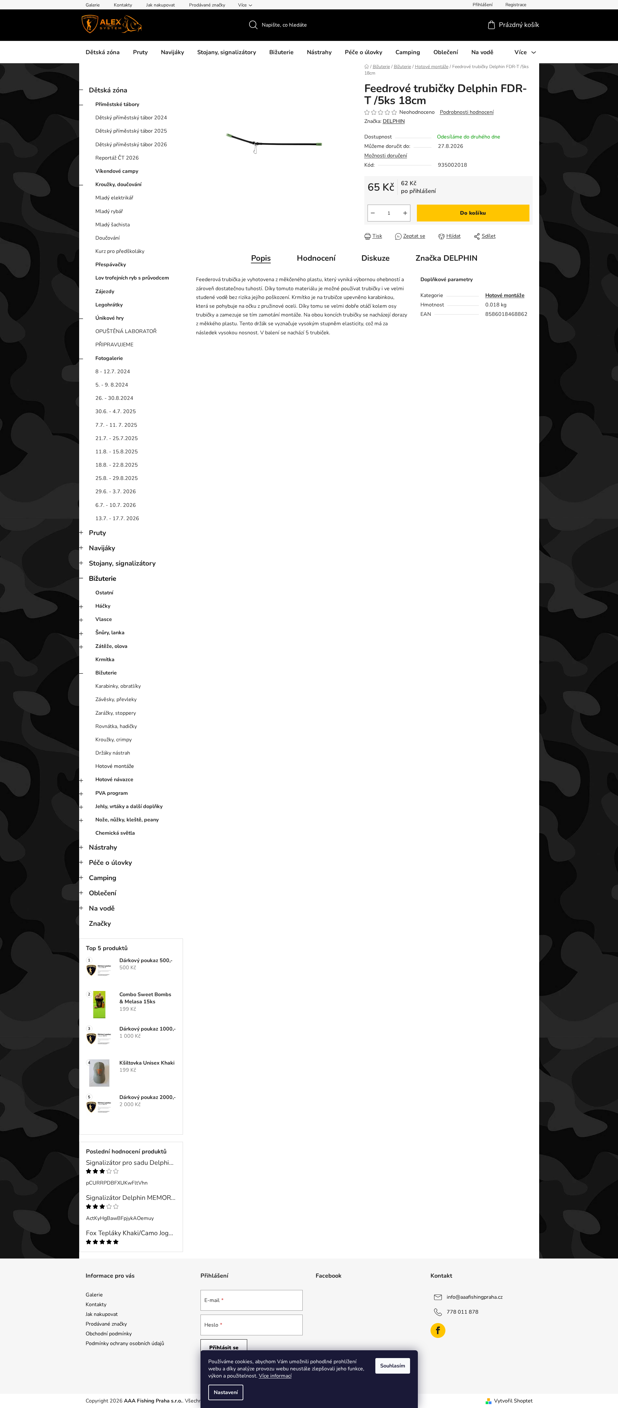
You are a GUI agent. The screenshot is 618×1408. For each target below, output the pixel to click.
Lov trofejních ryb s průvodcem (132, 277)
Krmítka (105, 659)
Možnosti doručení (385, 155)
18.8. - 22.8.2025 (116, 465)
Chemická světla (115, 833)
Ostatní (104, 592)
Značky (100, 923)
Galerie (93, 5)
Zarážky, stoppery (115, 713)
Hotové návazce (114, 779)
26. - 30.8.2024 (114, 398)
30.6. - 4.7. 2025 (115, 411)
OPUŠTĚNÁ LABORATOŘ (126, 331)
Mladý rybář (109, 211)
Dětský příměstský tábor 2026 (131, 144)
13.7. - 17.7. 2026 (117, 518)
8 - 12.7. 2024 (112, 371)
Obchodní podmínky (109, 1333)
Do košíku (473, 213)
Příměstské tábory (117, 104)
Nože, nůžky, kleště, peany (127, 819)
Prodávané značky (207, 5)
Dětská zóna (108, 90)
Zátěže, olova (111, 646)
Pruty (97, 532)
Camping (102, 877)
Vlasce (103, 619)
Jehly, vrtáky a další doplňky (129, 806)
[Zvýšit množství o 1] (405, 213)
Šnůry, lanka (110, 632)
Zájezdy (104, 291)
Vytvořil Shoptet (513, 1400)
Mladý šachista (112, 224)
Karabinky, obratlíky (118, 686)
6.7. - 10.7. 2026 (115, 505)
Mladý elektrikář (114, 197)
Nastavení (226, 1392)
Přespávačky (110, 264)
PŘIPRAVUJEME (114, 344)
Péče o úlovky (110, 862)
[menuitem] (102, 52)
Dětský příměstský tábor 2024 (131, 117)
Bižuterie (102, 578)
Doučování (107, 238)
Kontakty (123, 5)
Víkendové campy (116, 171)
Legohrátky (109, 304)
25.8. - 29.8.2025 (116, 478)
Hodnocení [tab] (316, 258)
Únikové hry (109, 318)
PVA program (111, 793)
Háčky (102, 606)
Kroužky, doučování (118, 184)
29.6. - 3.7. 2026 (115, 491)
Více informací (275, 1375)
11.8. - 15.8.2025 (116, 451)
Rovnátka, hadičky (116, 726)
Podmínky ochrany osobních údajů (125, 1343)
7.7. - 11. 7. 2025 (116, 425)
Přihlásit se (223, 1347)
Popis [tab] (261, 258)
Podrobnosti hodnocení (467, 112)
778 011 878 (463, 1311)
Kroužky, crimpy (113, 739)
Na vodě (102, 908)
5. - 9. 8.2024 (111, 384)
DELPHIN (394, 121)
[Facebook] (437, 1330)
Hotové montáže (114, 766)
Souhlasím (392, 1365)
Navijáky (102, 548)
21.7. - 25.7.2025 (116, 438)
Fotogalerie (109, 358)
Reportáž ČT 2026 (117, 157)
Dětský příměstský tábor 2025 (131, 131)
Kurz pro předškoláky (119, 251)
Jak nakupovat (160, 5)
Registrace (515, 5)
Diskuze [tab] (375, 258)
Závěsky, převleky (116, 699)
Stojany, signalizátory (122, 563)
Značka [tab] (447, 258)
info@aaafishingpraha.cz (475, 1296)
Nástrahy (103, 847)
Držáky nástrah (112, 753)
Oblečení (102, 893)
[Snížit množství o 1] (373, 213)
